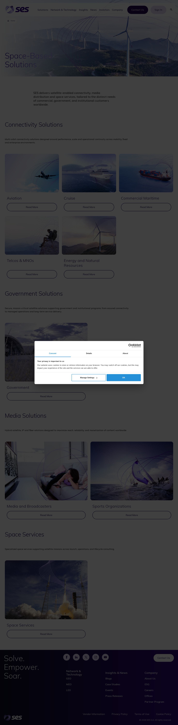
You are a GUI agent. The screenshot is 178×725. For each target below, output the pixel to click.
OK (123, 378)
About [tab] (125, 353)
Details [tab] (89, 353)
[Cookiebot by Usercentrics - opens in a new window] (130, 345)
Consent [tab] (52, 353)
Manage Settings (87, 378)
